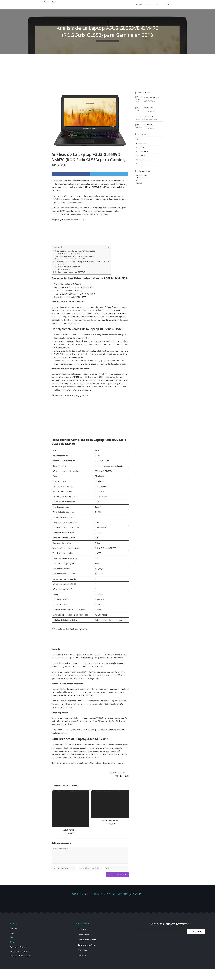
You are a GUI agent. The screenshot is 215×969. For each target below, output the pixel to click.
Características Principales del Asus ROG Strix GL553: (75, 251)
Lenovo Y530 (148, 107)
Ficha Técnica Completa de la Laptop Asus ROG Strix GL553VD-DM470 (82, 261)
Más (167, 4)
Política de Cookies (141, 175)
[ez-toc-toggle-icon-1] (106, 248)
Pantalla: (61, 264)
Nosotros (138, 180)
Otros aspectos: (64, 269)
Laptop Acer (139, 143)
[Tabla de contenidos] (107, 247)
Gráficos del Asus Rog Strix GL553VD (71, 259)
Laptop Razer (139, 160)
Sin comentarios (149, 101)
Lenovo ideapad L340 (151, 98)
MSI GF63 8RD (149, 124)
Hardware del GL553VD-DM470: (70, 253)
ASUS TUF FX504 (70, 830)
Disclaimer (82, 950)
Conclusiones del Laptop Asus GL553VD (70, 272)
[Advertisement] (107, 70)
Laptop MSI (139, 155)
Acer (149, 4)
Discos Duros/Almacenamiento (69, 267)
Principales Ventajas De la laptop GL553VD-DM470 (74, 256)
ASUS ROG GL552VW (109, 820)
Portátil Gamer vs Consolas (145, 116)
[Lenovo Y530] (139, 109)
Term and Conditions (87, 945)
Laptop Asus (139, 147)
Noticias (138, 164)
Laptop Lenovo (140, 151)
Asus (158, 4)
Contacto (138, 183)
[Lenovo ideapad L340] (139, 99)
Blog (136, 139)
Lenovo (139, 4)
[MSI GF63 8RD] (139, 126)
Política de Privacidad (142, 178)
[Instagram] (107, 902)
